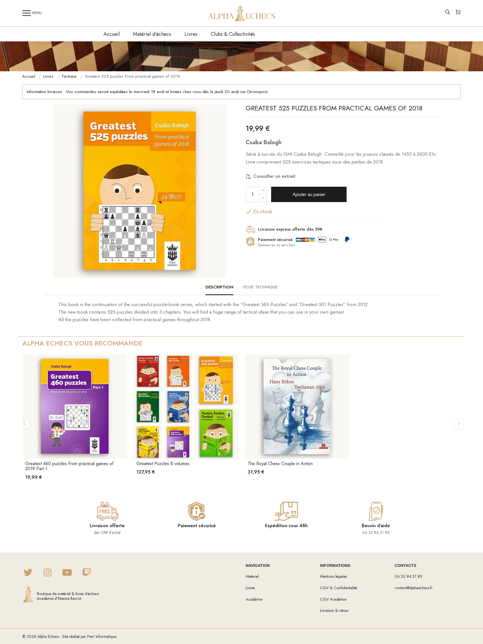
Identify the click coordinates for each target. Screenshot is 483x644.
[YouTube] (67, 573)
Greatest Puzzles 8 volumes (163, 463)
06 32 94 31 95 (408, 576)
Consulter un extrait (274, 176)
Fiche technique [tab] (260, 287)
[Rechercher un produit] (447, 12)
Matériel (252, 576)
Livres (190, 34)
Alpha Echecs (48, 636)
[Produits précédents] (24, 423)
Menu (37, 12)
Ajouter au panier (309, 194)
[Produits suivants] (458, 423)
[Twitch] (86, 573)
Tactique (69, 76)
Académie (254, 599)
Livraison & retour (334, 610)
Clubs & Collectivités (233, 34)
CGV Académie (333, 599)
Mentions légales (333, 576)
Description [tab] (219, 287)
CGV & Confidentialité (338, 588)
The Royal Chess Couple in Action (280, 463)
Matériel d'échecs (152, 34)
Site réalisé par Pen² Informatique (89, 636)
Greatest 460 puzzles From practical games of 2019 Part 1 (69, 466)
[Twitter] (28, 573)
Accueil (111, 34)
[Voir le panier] (458, 12)
